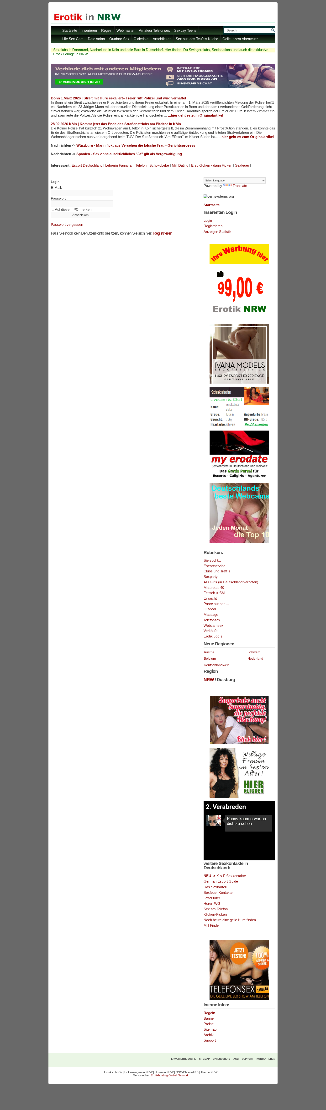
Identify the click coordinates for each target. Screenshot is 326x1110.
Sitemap (210, 1029)
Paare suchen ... (216, 604)
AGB (236, 1059)
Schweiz (253, 652)
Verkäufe (210, 631)
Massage (211, 615)
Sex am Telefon (216, 909)
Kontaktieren (266, 1059)
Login (208, 220)
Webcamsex (213, 625)
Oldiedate (141, 39)
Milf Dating (180, 165)
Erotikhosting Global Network (170, 1075)
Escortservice (214, 566)
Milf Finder (212, 925)
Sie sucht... (212, 560)
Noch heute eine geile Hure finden (230, 920)
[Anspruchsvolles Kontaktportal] (239, 796)
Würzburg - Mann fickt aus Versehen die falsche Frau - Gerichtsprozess (135, 145)
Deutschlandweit (216, 665)
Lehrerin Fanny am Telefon (126, 165)
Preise (209, 1024)
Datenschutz (221, 1059)
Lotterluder (212, 898)
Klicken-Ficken (215, 914)
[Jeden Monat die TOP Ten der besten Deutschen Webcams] (239, 542)
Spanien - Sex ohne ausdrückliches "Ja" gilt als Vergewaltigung (129, 154)
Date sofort (96, 39)
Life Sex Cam (73, 39)
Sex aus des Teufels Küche (197, 39)
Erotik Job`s (213, 636)
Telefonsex (212, 620)
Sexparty (211, 577)
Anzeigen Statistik (217, 232)
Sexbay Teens (185, 30)
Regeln (106, 30)
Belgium (210, 658)
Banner (209, 1018)
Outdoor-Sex (119, 39)
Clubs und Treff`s (217, 571)
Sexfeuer (242, 165)
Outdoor (210, 609)
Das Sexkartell (215, 887)
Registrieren (162, 233)
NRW (209, 679)
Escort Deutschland (87, 165)
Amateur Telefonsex (154, 30)
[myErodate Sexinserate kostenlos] (239, 479)
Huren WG (212, 903)
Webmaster (125, 30)
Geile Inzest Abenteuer (240, 39)
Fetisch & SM (214, 593)
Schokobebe (159, 165)
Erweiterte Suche (183, 1059)
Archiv (209, 1035)
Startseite (69, 30)
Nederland (255, 658)
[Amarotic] (239, 382)
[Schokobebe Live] (239, 426)
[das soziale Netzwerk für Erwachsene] (163, 86)
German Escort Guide (221, 881)
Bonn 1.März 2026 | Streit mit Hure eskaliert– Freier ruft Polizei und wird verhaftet (118, 98)
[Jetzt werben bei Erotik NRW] (239, 314)
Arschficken (162, 39)
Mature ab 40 (214, 588)
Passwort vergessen (67, 224)
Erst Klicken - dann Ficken (211, 165)
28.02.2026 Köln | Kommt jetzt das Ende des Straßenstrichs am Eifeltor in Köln (116, 124)
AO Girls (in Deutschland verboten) (231, 582)
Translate (240, 186)
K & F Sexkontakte (225, 876)
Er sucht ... (212, 598)
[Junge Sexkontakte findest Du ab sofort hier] (239, 743)
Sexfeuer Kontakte (218, 892)
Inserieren (89, 30)
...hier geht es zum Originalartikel (195, 115)
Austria (209, 652)
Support (210, 1040)
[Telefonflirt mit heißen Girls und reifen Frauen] (239, 998)
